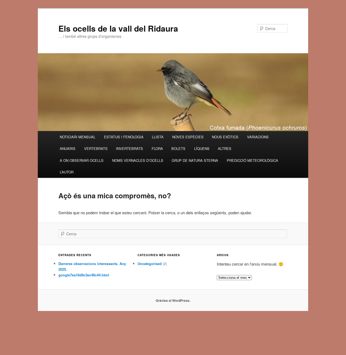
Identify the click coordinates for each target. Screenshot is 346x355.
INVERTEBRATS (129, 148)
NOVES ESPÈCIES (188, 136)
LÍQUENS (201, 148)
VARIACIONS (258, 136)
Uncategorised (150, 263)
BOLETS (178, 148)
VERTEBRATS (96, 148)
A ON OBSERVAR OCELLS (82, 160)
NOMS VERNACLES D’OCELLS (137, 160)
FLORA (157, 148)
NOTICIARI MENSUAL (77, 136)
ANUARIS (67, 148)
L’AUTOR (67, 172)
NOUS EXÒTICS (225, 136)
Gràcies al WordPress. (173, 300)
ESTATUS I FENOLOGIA (124, 136)
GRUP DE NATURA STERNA (195, 160)
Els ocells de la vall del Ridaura (118, 28)
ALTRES (224, 148)
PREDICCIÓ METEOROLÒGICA (252, 160)
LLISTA (158, 136)
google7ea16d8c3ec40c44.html (83, 274)
